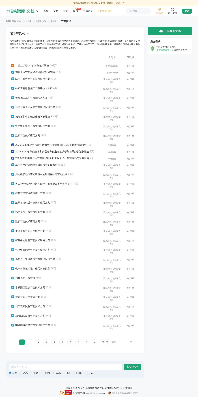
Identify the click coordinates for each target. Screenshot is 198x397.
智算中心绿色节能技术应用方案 (32, 240)
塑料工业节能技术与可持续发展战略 (35, 72)
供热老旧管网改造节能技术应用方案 (35, 259)
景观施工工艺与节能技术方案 (31, 97)
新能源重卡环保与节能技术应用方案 (35, 107)
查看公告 (120, 3)
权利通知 (108, 387)
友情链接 (90, 387)
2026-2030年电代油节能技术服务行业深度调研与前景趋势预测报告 (52, 158)
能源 (53, 21)
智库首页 (70, 387)
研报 (75, 10)
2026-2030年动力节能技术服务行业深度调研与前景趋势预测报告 (51, 145)
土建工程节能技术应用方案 (30, 231)
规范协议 (99, 387)
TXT (69, 372)
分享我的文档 (172, 31)
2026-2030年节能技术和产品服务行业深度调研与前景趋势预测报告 (52, 151)
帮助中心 (118, 387)
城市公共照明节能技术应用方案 (32, 79)
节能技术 (66, 21)
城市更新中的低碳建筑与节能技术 (33, 116)
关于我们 (127, 387)
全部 (14, 373)
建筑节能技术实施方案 (27, 297)
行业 (28, 21)
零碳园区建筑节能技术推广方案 (32, 325)
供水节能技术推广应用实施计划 (32, 268)
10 (94, 342)
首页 (45, 11)
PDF (36, 372)
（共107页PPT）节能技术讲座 (32, 65)
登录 (187, 11)
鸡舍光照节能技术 (25, 278)
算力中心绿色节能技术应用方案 (32, 126)
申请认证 (88, 11)
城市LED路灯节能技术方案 (30, 315)
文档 (55, 11)
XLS (58, 372)
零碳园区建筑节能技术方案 (30, 287)
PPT (47, 372)
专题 (65, 11)
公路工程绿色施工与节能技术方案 (33, 88)
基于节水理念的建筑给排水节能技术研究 (37, 165)
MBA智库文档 (14, 21)
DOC (25, 372)
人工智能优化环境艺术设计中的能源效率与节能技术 (43, 183)
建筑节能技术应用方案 (27, 135)
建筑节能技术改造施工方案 (30, 193)
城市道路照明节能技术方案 (30, 306)
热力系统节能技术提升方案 (30, 212)
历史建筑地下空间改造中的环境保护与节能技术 (41, 174)
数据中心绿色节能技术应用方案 (32, 249)
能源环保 (41, 21)
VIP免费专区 (105, 11)
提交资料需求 (163, 50)
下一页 (105, 342)
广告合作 (80, 387)
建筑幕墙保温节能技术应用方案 (32, 202)
